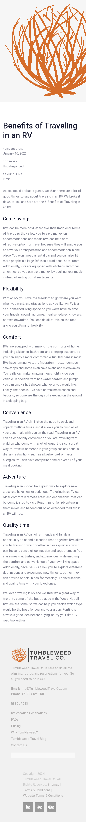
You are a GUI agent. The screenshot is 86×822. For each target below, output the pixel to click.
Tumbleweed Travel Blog (28, 739)
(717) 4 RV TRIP (33, 694)
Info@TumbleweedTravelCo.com (44, 689)
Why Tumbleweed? (24, 732)
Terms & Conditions (36, 790)
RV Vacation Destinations (29, 713)
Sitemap (53, 784)
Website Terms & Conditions (43, 796)
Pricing (16, 726)
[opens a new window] (28, 807)
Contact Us (19, 745)
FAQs (14, 719)
